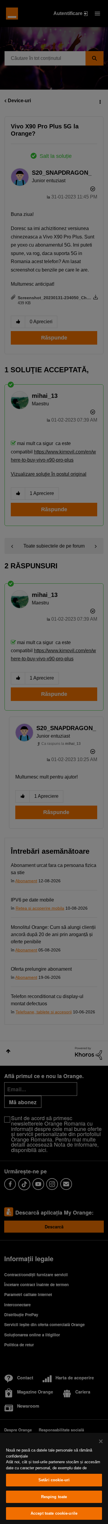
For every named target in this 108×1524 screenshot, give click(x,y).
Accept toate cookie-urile (54, 1513)
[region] (54, 1478)
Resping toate (54, 1497)
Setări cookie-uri (54, 1480)
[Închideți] (100, 1441)
